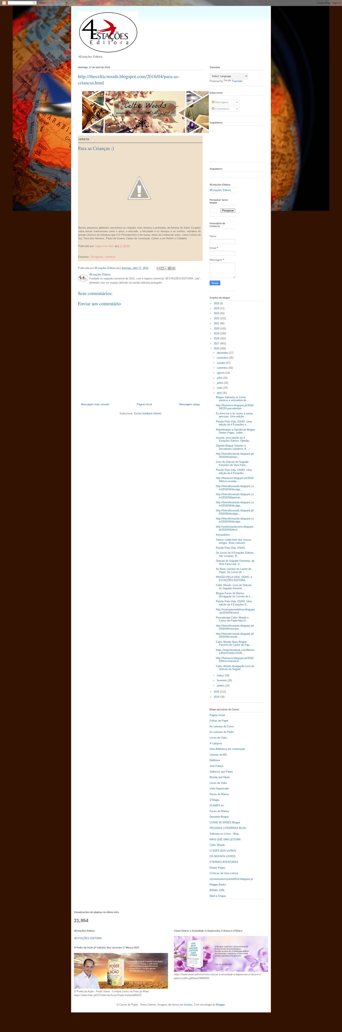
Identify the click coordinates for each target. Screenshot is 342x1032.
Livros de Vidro (218, 737)
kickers (188, 1004)
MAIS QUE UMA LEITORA (225, 839)
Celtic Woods (217, 845)
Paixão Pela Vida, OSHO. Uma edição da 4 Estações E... (234, 603)
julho (220, 377)
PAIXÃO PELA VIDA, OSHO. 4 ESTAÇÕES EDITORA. (234, 579)
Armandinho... (224, 534)
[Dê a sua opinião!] (84, 252)
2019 (217, 333)
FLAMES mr (217, 805)
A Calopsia (216, 743)
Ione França (216, 765)
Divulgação (96, 256)
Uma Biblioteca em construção (227, 748)
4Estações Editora (220, 190)
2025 (217, 303)
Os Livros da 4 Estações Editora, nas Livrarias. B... (235, 554)
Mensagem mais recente (95, 404)
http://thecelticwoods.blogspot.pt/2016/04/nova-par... (235, 627)
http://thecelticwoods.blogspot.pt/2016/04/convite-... (235, 635)
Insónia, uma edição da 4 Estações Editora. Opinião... (233, 439)
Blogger (220, 1004)
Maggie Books (218, 884)
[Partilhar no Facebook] (91, 252)
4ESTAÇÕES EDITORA (88, 938)
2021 (217, 323)
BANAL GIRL (217, 890)
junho (220, 382)
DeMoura (215, 760)
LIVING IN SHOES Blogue (225, 822)
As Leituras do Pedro (222, 731)
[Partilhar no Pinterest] (95, 252)
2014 (217, 696)
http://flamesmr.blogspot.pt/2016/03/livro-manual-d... (235, 660)
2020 (217, 328)
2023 (217, 313)
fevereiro (222, 680)
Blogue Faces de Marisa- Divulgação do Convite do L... (234, 595)
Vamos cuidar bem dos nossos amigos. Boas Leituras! (233, 541)
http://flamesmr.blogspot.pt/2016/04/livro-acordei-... (235, 480)
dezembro (223, 352)
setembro (222, 367)
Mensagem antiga (189, 404)
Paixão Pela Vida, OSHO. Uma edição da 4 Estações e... (234, 423)
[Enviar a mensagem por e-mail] (80, 252)
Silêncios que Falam (221, 771)
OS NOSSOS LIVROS (223, 856)
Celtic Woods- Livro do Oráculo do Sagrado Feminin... (234, 587)
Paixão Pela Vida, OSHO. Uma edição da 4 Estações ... (234, 471)
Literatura (110, 256)
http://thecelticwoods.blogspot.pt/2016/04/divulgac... (235, 512)
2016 (217, 348)
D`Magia (214, 799)
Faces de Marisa (219, 794)
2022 (217, 318)
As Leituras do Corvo (222, 726)
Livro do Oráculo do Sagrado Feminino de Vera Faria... (232, 463)
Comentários (222, 108)
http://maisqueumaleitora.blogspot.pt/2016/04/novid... (235, 611)
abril (219, 392)
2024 (217, 308)
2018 (217, 338)
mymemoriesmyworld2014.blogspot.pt (231, 878)
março (221, 675)
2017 (217, 343)
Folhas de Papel (219, 720)
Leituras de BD (218, 754)
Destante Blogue (219, 816)
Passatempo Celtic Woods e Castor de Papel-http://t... (232, 619)
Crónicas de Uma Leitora (224, 873)
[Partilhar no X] (166, 268)
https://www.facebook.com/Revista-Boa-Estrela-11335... (235, 651)
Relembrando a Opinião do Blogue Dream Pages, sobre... (235, 431)
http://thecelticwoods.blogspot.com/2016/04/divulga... (235, 488)
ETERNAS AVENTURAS (224, 861)
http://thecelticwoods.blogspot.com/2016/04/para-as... (235, 496)
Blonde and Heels (220, 777)
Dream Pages (217, 867)
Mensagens (221, 102)
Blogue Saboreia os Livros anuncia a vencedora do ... (232, 399)
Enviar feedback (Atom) (147, 413)
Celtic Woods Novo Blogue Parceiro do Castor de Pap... (234, 643)
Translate (237, 81)
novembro (223, 357)
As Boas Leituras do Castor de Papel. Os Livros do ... (233, 570)
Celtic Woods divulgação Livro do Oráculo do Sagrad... (235, 668)
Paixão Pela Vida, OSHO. (231, 547)
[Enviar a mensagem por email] (159, 268)
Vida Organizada (219, 788)
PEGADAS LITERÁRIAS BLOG (228, 828)
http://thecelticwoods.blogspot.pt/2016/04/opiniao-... (235, 455)
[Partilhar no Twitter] (87, 252)
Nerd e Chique (218, 895)
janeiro (221, 685)
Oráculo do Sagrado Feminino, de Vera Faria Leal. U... (235, 562)
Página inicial (144, 404)
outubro (221, 362)
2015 (217, 691)
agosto (221, 372)
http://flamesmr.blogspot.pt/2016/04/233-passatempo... (235, 407)
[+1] (127, 252)
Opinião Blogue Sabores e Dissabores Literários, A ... (232, 447)
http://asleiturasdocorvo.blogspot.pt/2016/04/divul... (235, 528)
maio (220, 387)
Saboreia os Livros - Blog (224, 833)
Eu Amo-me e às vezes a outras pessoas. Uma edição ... (234, 415)
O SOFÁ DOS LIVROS (223, 850)
